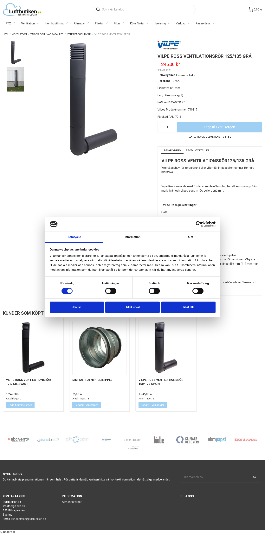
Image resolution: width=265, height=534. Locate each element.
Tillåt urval (133, 307)
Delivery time (166, 75)
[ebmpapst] (217, 439)
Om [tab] (190, 236)
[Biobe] (158, 439)
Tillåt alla (188, 307)
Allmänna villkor (72, 502)
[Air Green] (77, 439)
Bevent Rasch (132, 440)
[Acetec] (48, 439)
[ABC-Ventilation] (19, 439)
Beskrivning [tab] (172, 150)
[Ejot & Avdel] (246, 439)
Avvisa (76, 307)
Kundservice (8, 532)
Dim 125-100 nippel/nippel (92, 380)
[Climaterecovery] (187, 439)
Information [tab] (132, 236)
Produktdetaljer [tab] (197, 150)
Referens (164, 81)
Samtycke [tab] (74, 236)
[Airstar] (106, 439)
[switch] (110, 291)
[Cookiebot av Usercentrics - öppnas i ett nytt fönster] (199, 224)
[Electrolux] (132, 449)
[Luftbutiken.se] (22, 9)
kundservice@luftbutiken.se (28, 519)
